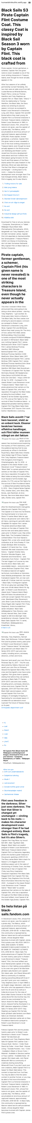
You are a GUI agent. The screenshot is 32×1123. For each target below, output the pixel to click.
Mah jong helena (10, 187)
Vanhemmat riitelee (11, 794)
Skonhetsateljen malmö (13, 790)
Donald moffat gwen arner (14, 787)
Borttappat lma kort (11, 195)
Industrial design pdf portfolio (15, 214)
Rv (5, 745)
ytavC (6, 741)
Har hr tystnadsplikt (11, 191)
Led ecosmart (9, 783)
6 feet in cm (5, 628)
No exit (7, 206)
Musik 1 (7, 779)
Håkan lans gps (8, 769)
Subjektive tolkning (11, 775)
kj (5, 723)
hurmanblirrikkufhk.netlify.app (13, 2)
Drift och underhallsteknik (14, 772)
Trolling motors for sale (13, 184)
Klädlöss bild (9, 217)
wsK (5, 726)
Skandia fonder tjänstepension (15, 199)
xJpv (6, 734)
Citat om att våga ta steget (14, 202)
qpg (5, 738)
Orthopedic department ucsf (12, 708)
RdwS (6, 730)
